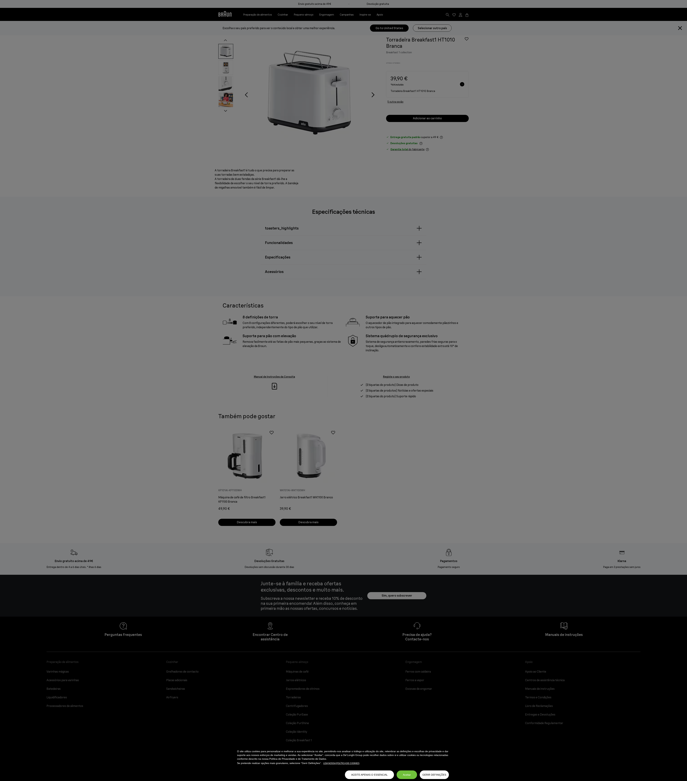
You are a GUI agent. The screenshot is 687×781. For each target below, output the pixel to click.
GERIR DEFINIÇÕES (434, 774)
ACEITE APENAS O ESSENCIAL (369, 774)
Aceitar (407, 774)
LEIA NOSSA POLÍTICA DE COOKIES (341, 763)
